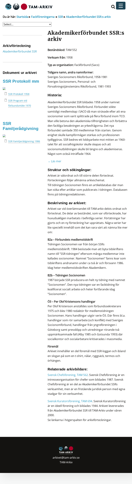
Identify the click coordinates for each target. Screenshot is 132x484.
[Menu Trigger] (120, 5)
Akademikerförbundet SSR (20, 51)
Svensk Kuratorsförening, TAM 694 (70, 401)
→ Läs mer (54, 161)
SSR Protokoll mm (21, 81)
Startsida (22, 17)
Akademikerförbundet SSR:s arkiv (88, 17)
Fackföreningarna (42, 17)
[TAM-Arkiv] (28, 6)
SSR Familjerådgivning (20, 126)
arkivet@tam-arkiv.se (66, 457)
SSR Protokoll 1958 (18, 94)
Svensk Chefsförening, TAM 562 (68, 375)
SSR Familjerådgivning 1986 (24, 141)
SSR (60, 17)
